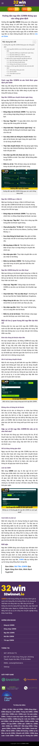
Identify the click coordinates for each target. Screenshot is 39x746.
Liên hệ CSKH (13, 71)
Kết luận (9, 75)
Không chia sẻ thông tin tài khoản (18, 64)
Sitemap (6, 667)
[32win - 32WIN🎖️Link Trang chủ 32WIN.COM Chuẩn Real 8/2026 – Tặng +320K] (19, 3)
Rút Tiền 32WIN (20, 566)
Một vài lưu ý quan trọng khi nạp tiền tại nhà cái (19, 58)
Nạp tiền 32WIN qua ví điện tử (17, 54)
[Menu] (2, 3)
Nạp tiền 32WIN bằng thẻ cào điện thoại (20, 56)
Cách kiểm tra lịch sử (15, 73)
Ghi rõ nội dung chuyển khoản (17, 62)
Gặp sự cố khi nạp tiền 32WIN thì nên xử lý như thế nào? (20, 67)
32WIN (3, 599)
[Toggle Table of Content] (33, 42)
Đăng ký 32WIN (9, 625)
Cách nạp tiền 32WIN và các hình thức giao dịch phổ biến (20, 50)
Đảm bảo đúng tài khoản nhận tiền (18, 60)
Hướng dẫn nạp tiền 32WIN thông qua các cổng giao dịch (19, 46)
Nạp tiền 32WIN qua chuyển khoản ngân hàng (21, 53)
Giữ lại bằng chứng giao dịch (17, 70)
